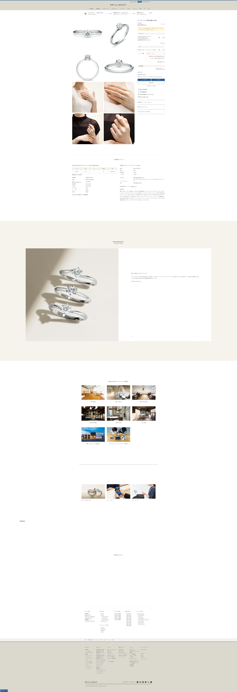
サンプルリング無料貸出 (111, 658)
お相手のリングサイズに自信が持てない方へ (157, 56)
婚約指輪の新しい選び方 (100, 649)
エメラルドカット (141, 618)
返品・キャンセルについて (111, 649)
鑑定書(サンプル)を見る (77, 174)
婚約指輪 (87, 613)
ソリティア (103, 627)
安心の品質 (109, 652)
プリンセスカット (141, 615)
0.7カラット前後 (118, 618)
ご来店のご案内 (143, 649)
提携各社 (131, 652)
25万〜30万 (129, 619)
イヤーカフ (88, 665)
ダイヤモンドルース (88, 618)
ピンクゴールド (104, 618)
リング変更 (144, 79)
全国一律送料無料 (143, 89)
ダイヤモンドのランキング (100, 661)
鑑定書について (98, 667)
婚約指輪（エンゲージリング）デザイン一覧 (96, 639)
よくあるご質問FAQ (110, 661)
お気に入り (5, 690)
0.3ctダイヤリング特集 (122, 655)
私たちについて (132, 649)
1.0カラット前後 (118, 619)
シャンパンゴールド (105, 619)
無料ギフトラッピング (143, 107)
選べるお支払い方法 (144, 96)
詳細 (102, 12)
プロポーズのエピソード (122, 652)
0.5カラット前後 (118, 616)
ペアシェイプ (140, 616)
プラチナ (102, 613)
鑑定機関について (99, 668)
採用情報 (131, 665)
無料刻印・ (145, 102)
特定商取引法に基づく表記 (134, 661)
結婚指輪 (87, 619)
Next (198, 336)
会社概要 (131, 664)
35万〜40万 (129, 622)
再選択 (98, 12)
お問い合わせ (133, 681)
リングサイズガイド (99, 673)
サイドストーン (103, 628)
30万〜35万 (129, 620)
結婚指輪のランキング (100, 658)
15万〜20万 (129, 616)
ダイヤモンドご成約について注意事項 (80, 194)
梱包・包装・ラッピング (111, 655)
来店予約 (139, 1)
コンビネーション (104, 620)
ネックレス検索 (88, 661)
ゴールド (102, 615)
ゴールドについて (99, 664)
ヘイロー (102, 631)
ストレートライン (89, 655)
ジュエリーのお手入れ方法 (100, 670)
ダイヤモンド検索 (89, 652)
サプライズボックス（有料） (144, 111)
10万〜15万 (129, 615)
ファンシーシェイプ (140, 613)
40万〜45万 (129, 623)
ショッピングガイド (99, 671)
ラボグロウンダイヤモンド (90, 620)
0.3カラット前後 (118, 615)
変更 (164, 37)
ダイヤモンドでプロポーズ (90, 616)
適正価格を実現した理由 (100, 655)
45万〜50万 (129, 625)
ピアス (87, 664)
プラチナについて (99, 665)
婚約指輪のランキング (100, 652)
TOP (86, 639)
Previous (196, 336)
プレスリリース (132, 655)
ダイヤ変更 (158, 79)
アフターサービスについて (136, 281)
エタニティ (103, 630)
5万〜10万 (129, 613)
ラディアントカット (141, 623)
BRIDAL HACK (121, 649)
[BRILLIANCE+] (118, 5)
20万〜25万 (129, 618)
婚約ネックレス (88, 615)
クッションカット (141, 620)
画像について (134, 186)
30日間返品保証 (143, 91)
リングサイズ (140, 53)
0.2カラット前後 (118, 613)
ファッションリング (89, 667)
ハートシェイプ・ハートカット (143, 619)
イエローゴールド (105, 616)
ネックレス (88, 668)
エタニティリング (89, 658)
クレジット (142, 657)
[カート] (149, 9)
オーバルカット (141, 622)
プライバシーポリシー (133, 658)
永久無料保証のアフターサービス (147, 94)
